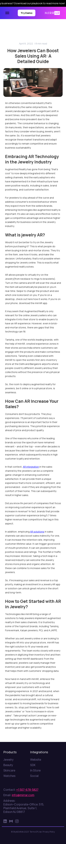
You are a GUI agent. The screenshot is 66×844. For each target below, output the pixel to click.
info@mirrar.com (23, 795)
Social (34, 776)
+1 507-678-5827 (27, 790)
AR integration (31, 466)
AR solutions (37, 531)
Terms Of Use (36, 831)
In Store (35, 770)
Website (35, 760)
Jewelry (8, 760)
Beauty (8, 765)
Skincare (9, 770)
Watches (9, 776)
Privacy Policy (48, 831)
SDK (33, 765)
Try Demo (26, 13)
